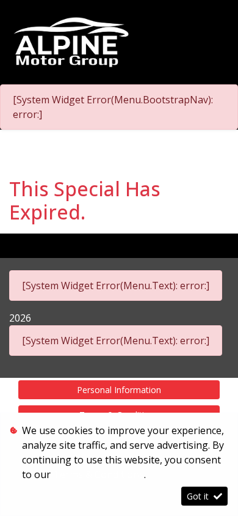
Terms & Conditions (98, 474)
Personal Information (119, 390)
